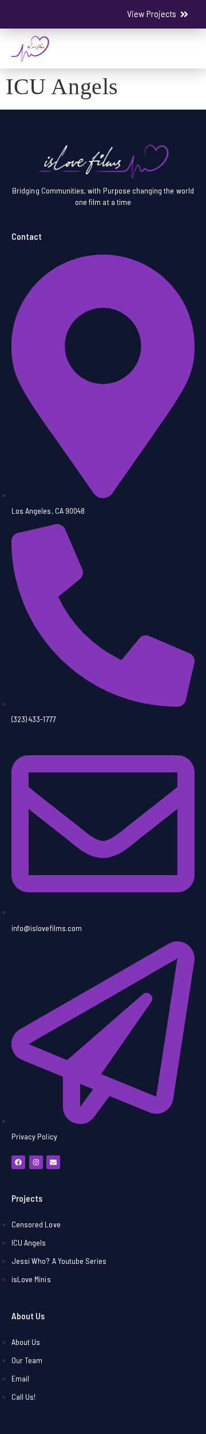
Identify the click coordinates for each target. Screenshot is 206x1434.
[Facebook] (18, 1162)
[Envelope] (53, 1162)
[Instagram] (36, 1162)
